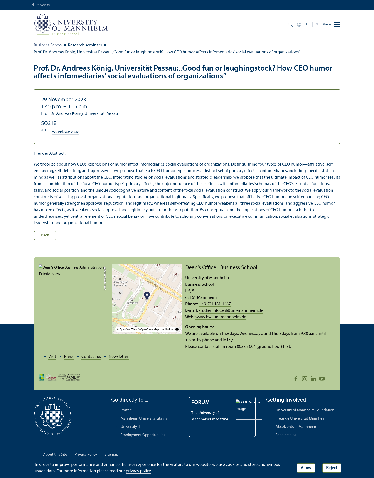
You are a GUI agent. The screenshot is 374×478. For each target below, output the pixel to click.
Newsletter (119, 357)
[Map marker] (147, 296)
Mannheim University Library (144, 419)
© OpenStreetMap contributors (156, 329)
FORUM (200, 403)
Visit (52, 357)
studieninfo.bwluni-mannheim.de (231, 311)
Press (69, 357)
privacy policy (138, 471)
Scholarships (286, 435)
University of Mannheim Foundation (305, 410)
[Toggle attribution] (177, 329)
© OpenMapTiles (127, 329)
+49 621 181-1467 (215, 304)
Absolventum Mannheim (296, 427)
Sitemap (111, 455)
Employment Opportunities (143, 435)
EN (316, 24)
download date (65, 132)
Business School (48, 45)
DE (308, 24)
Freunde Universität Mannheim (301, 419)
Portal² (126, 410)
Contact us (91, 357)
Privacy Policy (86, 455)
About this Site (55, 455)
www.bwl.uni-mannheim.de (220, 317)
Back (45, 235)
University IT (131, 427)
